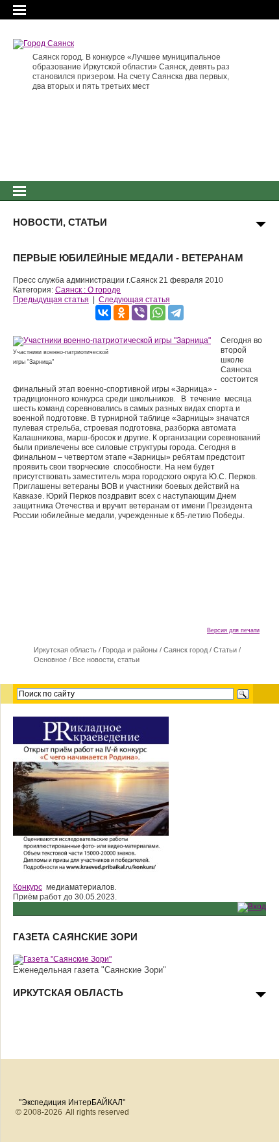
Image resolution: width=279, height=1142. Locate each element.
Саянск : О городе (88, 289)
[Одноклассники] (121, 312)
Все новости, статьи (106, 659)
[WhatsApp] (157, 312)
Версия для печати (233, 630)
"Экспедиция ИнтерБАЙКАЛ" (72, 1102)
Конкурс (27, 887)
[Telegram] (176, 312)
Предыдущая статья (51, 299)
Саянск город (186, 650)
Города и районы (130, 650)
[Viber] (139, 312)
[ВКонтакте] (103, 312)
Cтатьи (225, 650)
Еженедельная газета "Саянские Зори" (89, 970)
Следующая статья (134, 299)
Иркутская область (65, 650)
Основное (50, 659)
